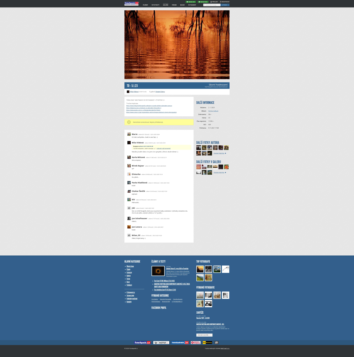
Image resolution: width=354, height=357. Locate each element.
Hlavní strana (130, 266)
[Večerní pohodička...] (204, 167)
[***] (226, 167)
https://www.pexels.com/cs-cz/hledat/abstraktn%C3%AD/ (143, 110)
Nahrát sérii (192, 1)
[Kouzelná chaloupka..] (198, 153)
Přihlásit (215, 2)
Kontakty (129, 301)
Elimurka (136, 174)
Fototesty (155, 5)
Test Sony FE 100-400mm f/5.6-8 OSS (164, 281)
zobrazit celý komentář (164, 148)
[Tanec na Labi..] (204, 153)
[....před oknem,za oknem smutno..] (204, 172)
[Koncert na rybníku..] (204, 147)
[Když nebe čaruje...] (198, 167)
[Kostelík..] (226, 147)
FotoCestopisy (155, 301)
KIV (133, 199)
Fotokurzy (192, 5)
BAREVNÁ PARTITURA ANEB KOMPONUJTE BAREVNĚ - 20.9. (210, 324)
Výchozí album (213, 111)
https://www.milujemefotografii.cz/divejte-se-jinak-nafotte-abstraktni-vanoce (149, 106)
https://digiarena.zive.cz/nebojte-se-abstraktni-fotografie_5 (143, 108)
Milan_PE (136, 235)
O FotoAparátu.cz (177, 301)
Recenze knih (166, 301)
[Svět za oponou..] (198, 147)
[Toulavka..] (209, 147)
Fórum (174, 5)
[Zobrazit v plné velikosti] (177, 44)
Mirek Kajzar (138, 166)
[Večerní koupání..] (209, 153)
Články (145, 5)
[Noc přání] (220, 167)
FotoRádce (154, 299)
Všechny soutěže (203, 335)
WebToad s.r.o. (225, 348)
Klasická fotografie (165, 299)
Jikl (133, 208)
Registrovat (226, 2)
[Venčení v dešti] (198, 172)
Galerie (165, 5)
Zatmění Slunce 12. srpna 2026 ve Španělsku (177, 268)
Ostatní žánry (160, 92)
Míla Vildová (134, 92)
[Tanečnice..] (215, 147)
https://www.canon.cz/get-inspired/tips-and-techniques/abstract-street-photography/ (151, 112)
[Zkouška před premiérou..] (220, 147)
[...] (209, 167)
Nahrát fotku (204, 1)
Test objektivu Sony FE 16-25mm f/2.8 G (165, 290)
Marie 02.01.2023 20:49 (146, 146)
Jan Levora (137, 227)
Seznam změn (130, 295)
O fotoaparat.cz (131, 292)
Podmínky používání (132, 298)
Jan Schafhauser (139, 218)
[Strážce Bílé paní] (209, 172)
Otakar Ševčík (138, 191)
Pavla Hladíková (139, 183)
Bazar (182, 5)
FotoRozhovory (177, 299)
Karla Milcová (138, 157)
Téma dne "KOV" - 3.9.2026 (203, 318)
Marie (134, 134)
